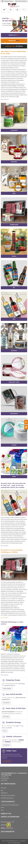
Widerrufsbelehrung (7, 798)
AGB (2, 790)
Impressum (4, 793)
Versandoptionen (6, 745)
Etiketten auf (14, 35)
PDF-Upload (22, 683)
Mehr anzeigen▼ (4, 545)
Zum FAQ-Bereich (6, 761)
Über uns (5, 731)
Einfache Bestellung (22, 1)
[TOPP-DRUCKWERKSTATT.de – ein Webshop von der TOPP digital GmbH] (14, 5)
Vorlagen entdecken (7, 688)
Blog (2, 810)
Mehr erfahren (6, 717)
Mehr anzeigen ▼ (5, 99)
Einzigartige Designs (8, 1)
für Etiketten (14, 46)
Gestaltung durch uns (10, 685)
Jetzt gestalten (6, 702)
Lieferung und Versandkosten (10, 805)
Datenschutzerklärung (8, 795)
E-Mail (16, 725)
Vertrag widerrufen (8, 801)
